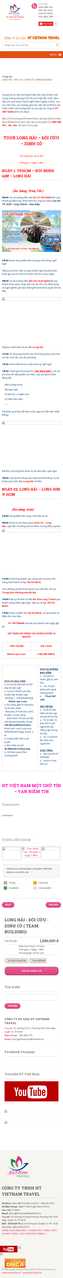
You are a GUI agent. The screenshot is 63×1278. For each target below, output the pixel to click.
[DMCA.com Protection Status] (33, 1263)
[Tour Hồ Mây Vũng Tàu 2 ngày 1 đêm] (31, 851)
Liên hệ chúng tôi (31, 971)
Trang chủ (7, 76)
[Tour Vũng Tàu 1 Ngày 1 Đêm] (50, 853)
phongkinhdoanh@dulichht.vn (28, 1039)
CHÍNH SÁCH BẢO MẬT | (15, 1230)
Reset (8, 904)
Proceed (53, 904)
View (53, 1276)
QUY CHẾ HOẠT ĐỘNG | (33, 1233)
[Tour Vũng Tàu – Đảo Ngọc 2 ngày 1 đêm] (11, 853)
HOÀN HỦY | (36, 1230)
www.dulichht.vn (11, 1272)
